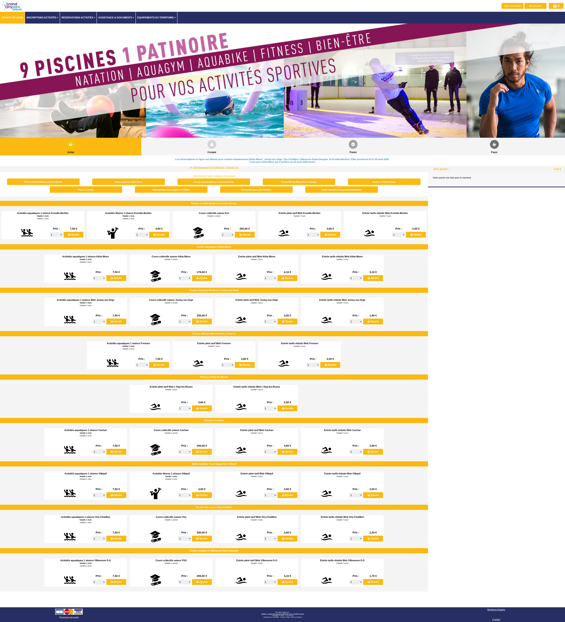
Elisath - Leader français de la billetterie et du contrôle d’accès (283, 614)
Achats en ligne (12, 17)
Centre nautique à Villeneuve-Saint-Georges (341, 189)
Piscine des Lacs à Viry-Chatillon (256, 189)
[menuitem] (12, 18)
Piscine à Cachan (86, 189)
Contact (496, 619)
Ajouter (75, 234)
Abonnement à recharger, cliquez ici (215, 167)
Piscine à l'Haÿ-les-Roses (384, 182)
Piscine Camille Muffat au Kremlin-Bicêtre (43, 182)
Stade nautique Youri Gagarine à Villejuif (171, 189)
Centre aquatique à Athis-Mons (128, 182)
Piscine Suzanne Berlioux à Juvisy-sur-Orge (213, 182)
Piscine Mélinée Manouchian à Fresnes (298, 182)
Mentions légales (496, 609)
